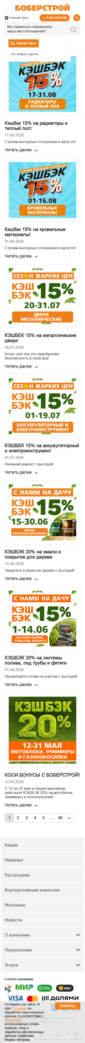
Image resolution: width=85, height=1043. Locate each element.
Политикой (13, 1020)
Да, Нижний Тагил (23, 43)
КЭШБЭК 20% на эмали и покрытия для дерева (33, 554)
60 (60, 818)
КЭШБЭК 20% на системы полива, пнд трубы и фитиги (36, 660)
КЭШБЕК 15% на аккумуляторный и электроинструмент (42, 448)
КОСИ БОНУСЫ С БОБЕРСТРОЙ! (42, 775)
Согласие (19, 1008)
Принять (68, 1006)
